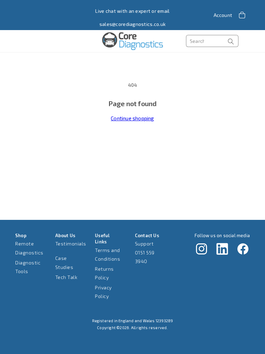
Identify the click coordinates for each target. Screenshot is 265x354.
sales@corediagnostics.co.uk (132, 24)
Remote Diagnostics (29, 248)
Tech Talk (66, 277)
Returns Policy (104, 273)
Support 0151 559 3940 (145, 252)
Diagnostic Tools (27, 267)
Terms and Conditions (107, 254)
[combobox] (212, 41)
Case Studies (64, 262)
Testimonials (70, 243)
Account (223, 15)
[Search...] (230, 41)
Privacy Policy (103, 292)
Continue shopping (132, 118)
